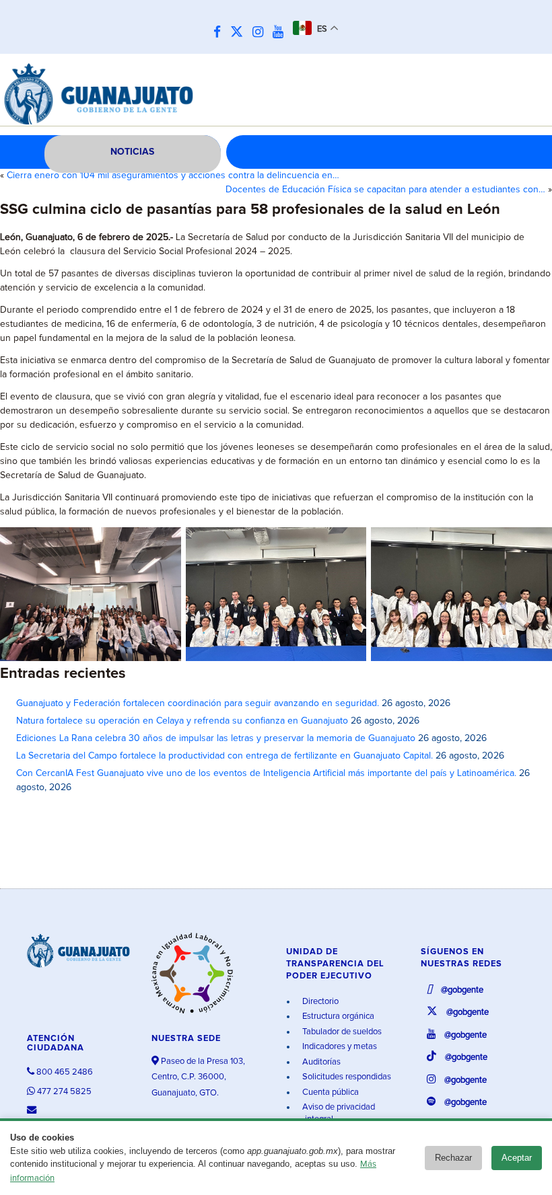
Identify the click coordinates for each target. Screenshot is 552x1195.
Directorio (319, 1001)
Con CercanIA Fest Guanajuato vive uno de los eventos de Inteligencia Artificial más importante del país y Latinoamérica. (266, 773)
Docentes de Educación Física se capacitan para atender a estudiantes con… (385, 189)
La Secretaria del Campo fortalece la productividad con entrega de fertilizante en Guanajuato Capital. (224, 756)
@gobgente (461, 990)
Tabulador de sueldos (341, 1032)
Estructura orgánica (337, 1016)
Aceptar (517, 1158)
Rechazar (453, 1158)
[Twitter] (240, 32)
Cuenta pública (329, 1092)
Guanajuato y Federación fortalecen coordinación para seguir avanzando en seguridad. (197, 703)
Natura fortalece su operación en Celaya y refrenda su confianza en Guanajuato (182, 721)
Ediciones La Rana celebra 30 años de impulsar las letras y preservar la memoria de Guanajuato (215, 738)
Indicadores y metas (338, 1046)
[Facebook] (220, 32)
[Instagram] (261, 32)
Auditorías (320, 1062)
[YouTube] (281, 32)
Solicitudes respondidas (345, 1077)
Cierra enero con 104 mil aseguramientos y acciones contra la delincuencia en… (173, 175)
